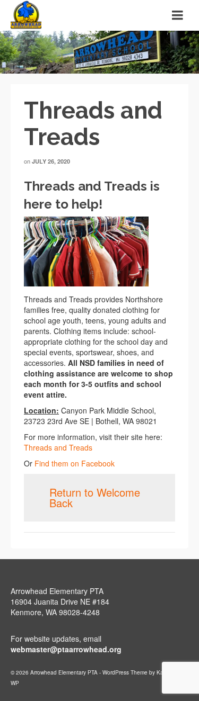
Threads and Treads (58, 447)
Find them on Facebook (74, 463)
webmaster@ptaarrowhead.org (66, 649)
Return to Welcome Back (94, 497)
